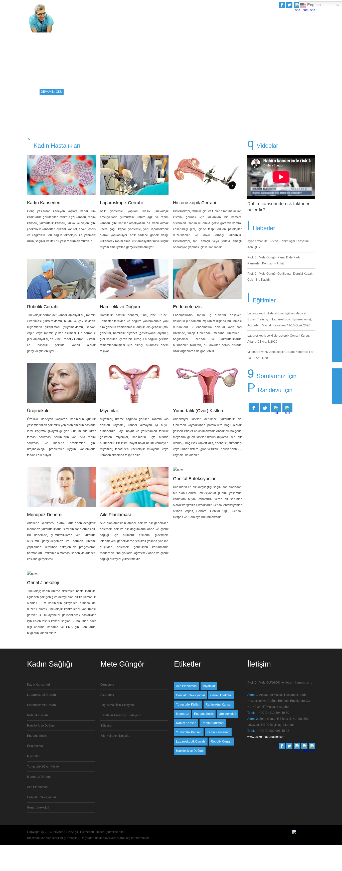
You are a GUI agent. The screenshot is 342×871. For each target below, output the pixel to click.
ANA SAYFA (200, 25)
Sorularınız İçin (276, 376)
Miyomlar (109, 410)
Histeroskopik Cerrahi (194, 202)
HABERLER (289, 25)
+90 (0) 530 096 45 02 (274, 731)
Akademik (107, 695)
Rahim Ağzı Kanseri (219, 704)
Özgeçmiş (107, 684)
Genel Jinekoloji (38, 807)
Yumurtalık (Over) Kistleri (198, 410)
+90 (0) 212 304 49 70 (274, 713)
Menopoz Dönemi (44, 514)
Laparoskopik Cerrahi (121, 202)
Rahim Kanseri (186, 723)
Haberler (264, 228)
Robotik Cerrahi (42, 306)
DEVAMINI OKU (51, 91)
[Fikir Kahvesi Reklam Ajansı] (294, 833)
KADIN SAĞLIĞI (265, 25)
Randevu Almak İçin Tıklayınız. (121, 715)
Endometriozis (187, 306)
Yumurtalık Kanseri (189, 732)
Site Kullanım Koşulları (115, 736)
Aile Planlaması (115, 514)
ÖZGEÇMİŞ (221, 25)
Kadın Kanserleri (43, 202)
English (313, 5)
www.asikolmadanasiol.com (266, 737)
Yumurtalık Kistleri (188, 704)
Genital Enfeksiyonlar (41, 797)
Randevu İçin (275, 390)
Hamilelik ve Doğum (120, 306)
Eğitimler (264, 300)
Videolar (267, 145)
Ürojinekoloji (39, 410)
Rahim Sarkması (213, 723)
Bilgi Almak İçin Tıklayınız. (117, 705)
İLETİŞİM (309, 25)
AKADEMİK (241, 25)
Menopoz (182, 714)
